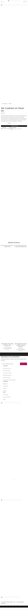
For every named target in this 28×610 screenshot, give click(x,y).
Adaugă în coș (14, 125)
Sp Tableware (7, 346)
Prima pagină (4, 103)
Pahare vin (20, 128)
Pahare (10, 103)
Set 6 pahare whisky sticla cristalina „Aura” (7, 344)
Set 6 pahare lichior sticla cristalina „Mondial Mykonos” (21, 345)
